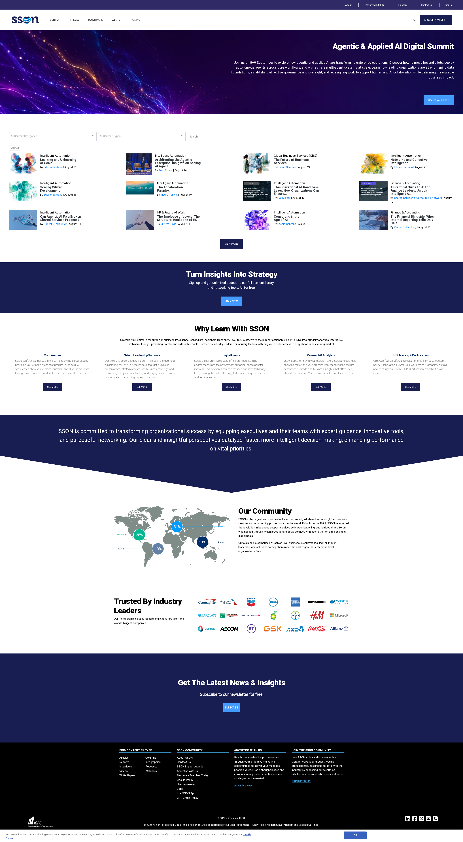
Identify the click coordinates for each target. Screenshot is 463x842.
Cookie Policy (185, 780)
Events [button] (115, 19)
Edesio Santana (53, 167)
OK (355, 835)
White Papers (127, 775)
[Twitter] (422, 820)
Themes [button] (74, 19)
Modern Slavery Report (280, 824)
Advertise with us (187, 771)
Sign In (448, 5)
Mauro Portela (169, 194)
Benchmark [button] (95, 19)
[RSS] (436, 820)
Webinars (151, 771)
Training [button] (134, 19)
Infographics (153, 762)
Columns (150, 757)
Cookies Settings (308, 824)
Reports (124, 762)
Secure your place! (438, 100)
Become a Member (435, 19)
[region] (231, 835)
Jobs (180, 788)
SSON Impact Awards (190, 766)
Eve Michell (283, 198)
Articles (124, 757)
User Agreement (187, 784)
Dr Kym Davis (168, 224)
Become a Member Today (192, 775)
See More (52, 387)
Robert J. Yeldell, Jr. (55, 224)
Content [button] (55, 19)
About (348, 5)
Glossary (402, 5)
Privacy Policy (258, 824)
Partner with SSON (375, 5)
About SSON (185, 757)
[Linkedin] (408, 820)
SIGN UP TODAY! (301, 781)
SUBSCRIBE (231, 707)
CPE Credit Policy (187, 797)
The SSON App (186, 793)
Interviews (125, 766)
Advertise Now (243, 785)
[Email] (429, 820)
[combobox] (53, 136)
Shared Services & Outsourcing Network (418, 198)
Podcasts (151, 766)
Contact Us (426, 5)
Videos (123, 771)
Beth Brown (166, 170)
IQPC (242, 817)
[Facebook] (415, 820)
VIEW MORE (231, 243)
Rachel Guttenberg (405, 227)
